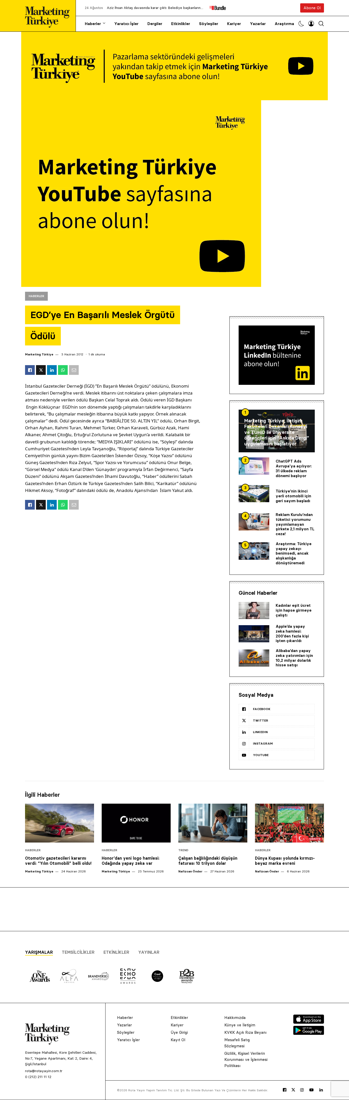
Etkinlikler (180, 23)
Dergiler (154, 23)
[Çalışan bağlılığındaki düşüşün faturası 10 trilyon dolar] (212, 823)
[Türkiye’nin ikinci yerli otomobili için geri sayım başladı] (254, 493)
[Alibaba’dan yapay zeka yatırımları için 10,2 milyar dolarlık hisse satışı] (254, 658)
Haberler (93, 23)
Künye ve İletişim (239, 1025)
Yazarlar (258, 23)
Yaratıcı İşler (126, 23)
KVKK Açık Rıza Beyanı (245, 1032)
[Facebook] (284, 1090)
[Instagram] (302, 1090)
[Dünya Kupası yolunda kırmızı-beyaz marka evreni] (289, 823)
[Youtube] (311, 1090)
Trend (183, 850)
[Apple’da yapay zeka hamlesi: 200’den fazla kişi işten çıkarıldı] (254, 634)
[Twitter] (293, 1090)
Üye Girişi (179, 1032)
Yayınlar (148, 952)
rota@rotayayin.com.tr (43, 1071)
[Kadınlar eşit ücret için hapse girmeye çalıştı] (254, 610)
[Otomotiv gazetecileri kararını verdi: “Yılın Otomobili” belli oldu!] (59, 823)
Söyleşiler (208, 23)
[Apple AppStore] (308, 1022)
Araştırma (284, 23)
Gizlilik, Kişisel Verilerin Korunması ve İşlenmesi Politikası (245, 1059)
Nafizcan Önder (190, 871)
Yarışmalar (39, 952)
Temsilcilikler (78, 952)
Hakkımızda (235, 1017)
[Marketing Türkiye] (49, 15)
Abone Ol (312, 7)
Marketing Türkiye (39, 354)
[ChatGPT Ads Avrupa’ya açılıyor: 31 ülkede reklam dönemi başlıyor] (254, 466)
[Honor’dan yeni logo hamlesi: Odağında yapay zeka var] (136, 823)
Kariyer (234, 23)
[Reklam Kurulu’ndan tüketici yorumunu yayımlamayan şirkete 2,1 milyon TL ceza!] (254, 522)
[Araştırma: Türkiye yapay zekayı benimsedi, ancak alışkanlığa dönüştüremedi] (254, 551)
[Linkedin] (321, 1090)
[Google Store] (308, 1033)
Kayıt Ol (178, 1039)
